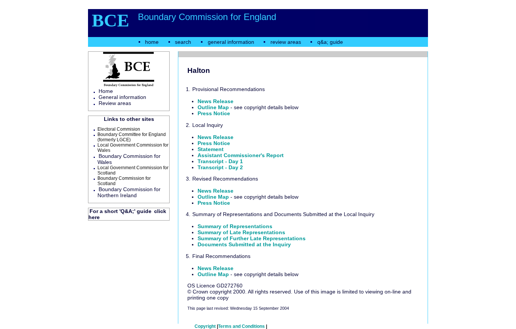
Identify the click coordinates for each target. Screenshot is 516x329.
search (183, 42)
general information (231, 42)
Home (106, 91)
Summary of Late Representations (241, 232)
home (152, 42)
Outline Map (213, 107)
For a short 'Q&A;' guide (120, 211)
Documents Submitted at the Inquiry (244, 244)
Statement (211, 149)
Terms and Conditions (241, 326)
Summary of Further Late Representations (252, 238)
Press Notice (214, 113)
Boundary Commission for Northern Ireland (129, 192)
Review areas (115, 103)
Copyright (205, 326)
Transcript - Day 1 (220, 161)
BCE (110, 20)
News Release (215, 101)
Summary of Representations (235, 226)
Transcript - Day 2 (220, 167)
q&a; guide (330, 42)
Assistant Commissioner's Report (241, 155)
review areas (285, 42)
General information (122, 97)
